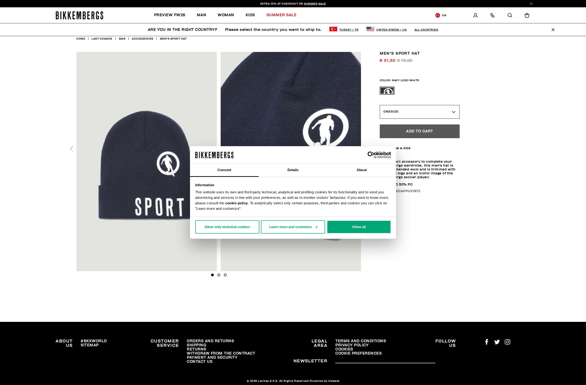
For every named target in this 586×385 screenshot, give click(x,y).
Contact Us (199, 361)
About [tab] (362, 170)
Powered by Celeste (324, 381)
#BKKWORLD (94, 341)
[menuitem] (172, 15)
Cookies (344, 349)
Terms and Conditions (360, 341)
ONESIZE (391, 111)
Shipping (196, 345)
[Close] (531, 3)
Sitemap (90, 345)
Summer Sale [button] (281, 15)
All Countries (426, 29)
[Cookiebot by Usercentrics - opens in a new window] (371, 154)
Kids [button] (250, 15)
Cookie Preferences (358, 353)
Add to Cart (419, 131)
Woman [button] (226, 15)
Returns (196, 349)
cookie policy (236, 203)
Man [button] (201, 15)
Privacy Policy (352, 345)
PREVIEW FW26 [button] (169, 15)
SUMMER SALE (315, 3)
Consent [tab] (224, 170)
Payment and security (212, 357)
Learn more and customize (290, 227)
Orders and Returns (210, 341)
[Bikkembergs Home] (79, 15)
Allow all (359, 227)
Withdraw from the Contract (221, 353)
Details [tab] (293, 170)
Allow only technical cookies (227, 227)
